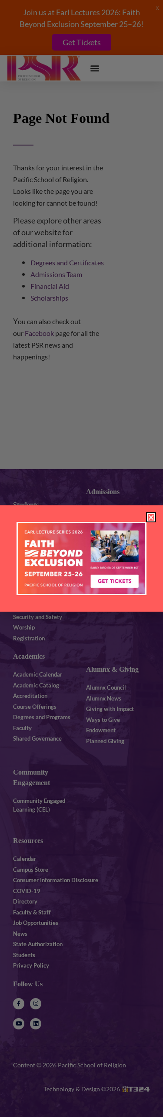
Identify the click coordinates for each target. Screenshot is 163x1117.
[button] (151, 517)
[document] (81, 558)
